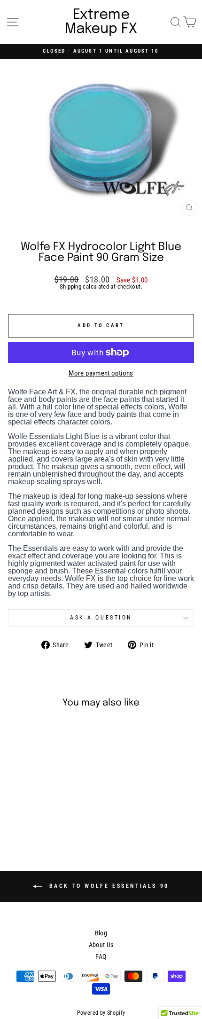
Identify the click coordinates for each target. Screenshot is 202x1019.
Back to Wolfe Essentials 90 (107, 886)
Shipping (70, 287)
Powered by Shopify (101, 1013)
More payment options (101, 373)
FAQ (100, 956)
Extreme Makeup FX (101, 22)
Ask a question (101, 617)
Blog (101, 933)
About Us (101, 944)
